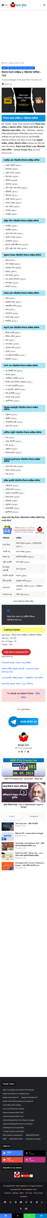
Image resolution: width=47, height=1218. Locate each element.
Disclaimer (23, 1196)
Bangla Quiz (8, 84)
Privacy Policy (38, 1193)
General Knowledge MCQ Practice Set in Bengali (17, 1124)
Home (5, 63)
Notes (22, 63)
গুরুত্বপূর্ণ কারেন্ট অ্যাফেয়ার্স (16, 1139)
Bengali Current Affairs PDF (30, 1097)
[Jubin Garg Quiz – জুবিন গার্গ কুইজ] (8, 826)
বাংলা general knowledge (33, 1139)
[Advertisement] (23, 36)
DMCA (21, 1193)
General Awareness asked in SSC (13, 1116)
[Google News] (23, 709)
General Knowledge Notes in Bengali (22, 68)
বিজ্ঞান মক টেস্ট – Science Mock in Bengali (29, 833)
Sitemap (15, 1193)
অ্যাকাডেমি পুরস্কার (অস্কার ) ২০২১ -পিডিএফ (17, 684)
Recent (12, 816)
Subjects (11, 63)
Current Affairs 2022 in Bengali (12, 1105)
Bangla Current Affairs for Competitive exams (16, 1093)
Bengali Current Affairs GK (10, 1097)
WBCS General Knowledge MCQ (13, 1135)
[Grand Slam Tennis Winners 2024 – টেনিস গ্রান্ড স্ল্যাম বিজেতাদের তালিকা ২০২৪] (8, 846)
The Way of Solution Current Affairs (13, 1131)
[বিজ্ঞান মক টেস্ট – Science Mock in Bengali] (8, 836)
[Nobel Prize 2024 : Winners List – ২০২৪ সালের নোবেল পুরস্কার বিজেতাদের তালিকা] (8, 856)
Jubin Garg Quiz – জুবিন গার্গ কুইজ (26, 823)
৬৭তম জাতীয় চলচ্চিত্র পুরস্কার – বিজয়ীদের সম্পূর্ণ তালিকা (22, 678)
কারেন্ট (4, 1139)
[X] (25, 751)
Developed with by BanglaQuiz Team (23, 1189)
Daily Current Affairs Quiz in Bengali (13, 1109)
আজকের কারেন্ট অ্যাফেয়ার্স (32, 1135)
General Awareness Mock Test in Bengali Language (18, 1120)
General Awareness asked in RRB (13, 1112)
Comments (34, 816)
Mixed (17, 63)
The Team (28, 1193)
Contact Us (7, 1193)
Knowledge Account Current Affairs (13, 1127)
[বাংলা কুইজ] (18, 5)
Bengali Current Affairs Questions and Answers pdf (18, 1101)
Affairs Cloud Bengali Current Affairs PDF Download (18, 1090)
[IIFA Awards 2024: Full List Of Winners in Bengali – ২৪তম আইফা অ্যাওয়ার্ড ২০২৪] (8, 866)
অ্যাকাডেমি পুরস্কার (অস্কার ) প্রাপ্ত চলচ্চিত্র (16, 663)
